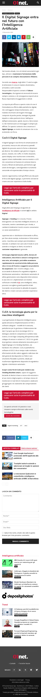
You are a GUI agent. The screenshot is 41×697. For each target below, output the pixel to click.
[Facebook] (14, 670)
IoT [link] (28, 210)
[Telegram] (31, 670)
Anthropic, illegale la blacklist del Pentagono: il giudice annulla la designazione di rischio (26, 573)
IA (19, 282)
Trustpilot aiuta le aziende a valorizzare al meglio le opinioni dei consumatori (26, 465)
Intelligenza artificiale (13, 555)
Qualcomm (5, 479)
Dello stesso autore (29, 448)
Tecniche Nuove (24, 663)
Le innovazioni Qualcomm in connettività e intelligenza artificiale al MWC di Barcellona (26, 476)
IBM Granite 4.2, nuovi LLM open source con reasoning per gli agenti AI (25, 562)
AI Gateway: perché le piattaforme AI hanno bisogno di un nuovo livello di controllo (26, 611)
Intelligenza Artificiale (8, 13)
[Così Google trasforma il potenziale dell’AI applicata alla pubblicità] (7, 455)
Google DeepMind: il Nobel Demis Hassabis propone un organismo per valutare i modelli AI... (26, 622)
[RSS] (25, 670)
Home (4, 10)
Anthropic (17, 577)
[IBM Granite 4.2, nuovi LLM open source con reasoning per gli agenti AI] (7, 563)
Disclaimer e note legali (17, 680)
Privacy (28, 680)
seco (25, 425)
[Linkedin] (20, 670)
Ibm (16, 566)
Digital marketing (13, 425)
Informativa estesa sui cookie (20, 682)
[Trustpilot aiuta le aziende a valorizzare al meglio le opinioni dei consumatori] (7, 466)
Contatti (12, 663)
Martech (10, 10)
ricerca (14, 82)
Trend (5, 604)
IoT (21, 425)
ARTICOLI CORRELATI (11, 448)
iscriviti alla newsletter (13, 416)
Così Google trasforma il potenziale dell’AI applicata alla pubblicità (26, 455)
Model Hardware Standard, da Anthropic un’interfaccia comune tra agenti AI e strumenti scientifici (26, 584)
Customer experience (6, 468)
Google (5, 458)
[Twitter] (37, 670)
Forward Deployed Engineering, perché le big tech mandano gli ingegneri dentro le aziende (25, 633)
